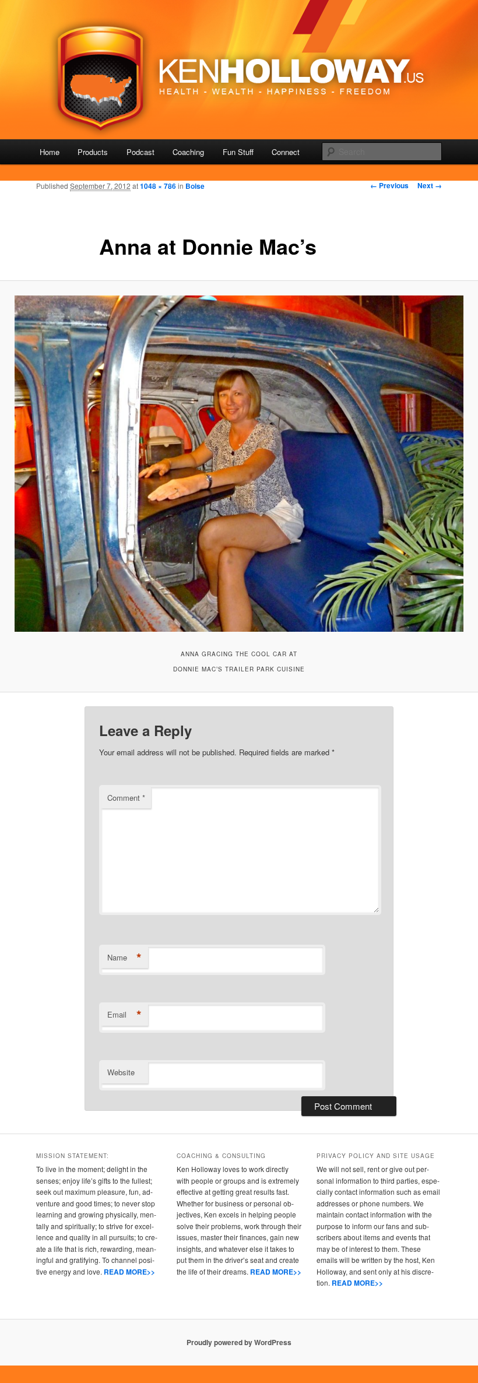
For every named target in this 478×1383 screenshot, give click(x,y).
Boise (195, 186)
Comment (126, 797)
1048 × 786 (158, 186)
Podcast (140, 151)
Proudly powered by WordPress (239, 1342)
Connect (286, 151)
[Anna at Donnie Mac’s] (239, 463)
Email (124, 1014)
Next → (429, 185)
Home (49, 151)
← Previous (389, 185)
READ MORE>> (129, 1271)
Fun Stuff (238, 151)
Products (93, 151)
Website (121, 1072)
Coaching (188, 151)
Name (124, 957)
